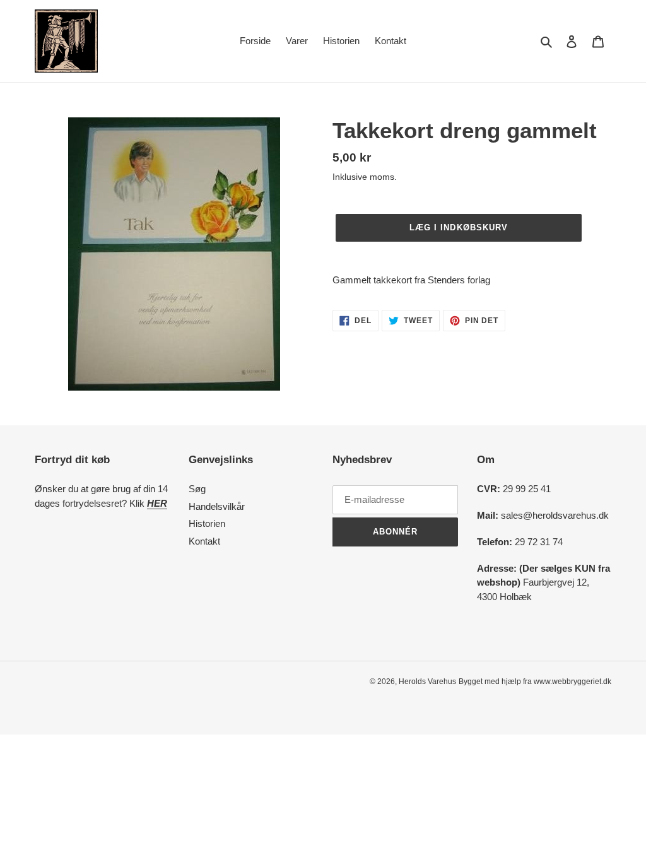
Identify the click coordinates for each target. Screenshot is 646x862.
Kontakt (204, 541)
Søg (197, 488)
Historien (207, 523)
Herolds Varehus (427, 681)
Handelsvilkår (217, 506)
